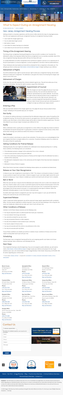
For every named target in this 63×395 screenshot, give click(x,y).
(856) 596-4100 (46, 301)
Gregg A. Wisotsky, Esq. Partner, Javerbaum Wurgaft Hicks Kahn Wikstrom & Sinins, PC (24, 389)
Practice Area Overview (35, 374)
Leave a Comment (19, 28)
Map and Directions (6, 273)
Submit (7, 353)
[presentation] (3, 364)
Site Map (9, 390)
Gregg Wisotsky (18, 374)
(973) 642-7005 (46, 273)
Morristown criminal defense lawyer (29, 67)
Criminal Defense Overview (51, 374)
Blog (26, 374)
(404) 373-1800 (6, 316)
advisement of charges (31, 255)
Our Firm (10, 374)
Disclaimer (3, 390)
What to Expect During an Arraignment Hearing (29, 24)
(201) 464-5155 (26, 287)
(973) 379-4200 (26, 273)
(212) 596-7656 (26, 301)
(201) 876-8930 (46, 287)
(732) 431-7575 (6, 287)
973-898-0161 (54, 4)
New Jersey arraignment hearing (44, 255)
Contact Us (38, 376)
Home (4, 374)
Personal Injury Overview (27, 376)
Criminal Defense (14, 255)
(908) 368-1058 (6, 301)
